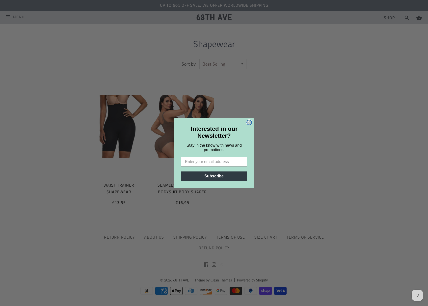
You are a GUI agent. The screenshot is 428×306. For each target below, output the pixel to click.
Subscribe (214, 176)
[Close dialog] (249, 122)
